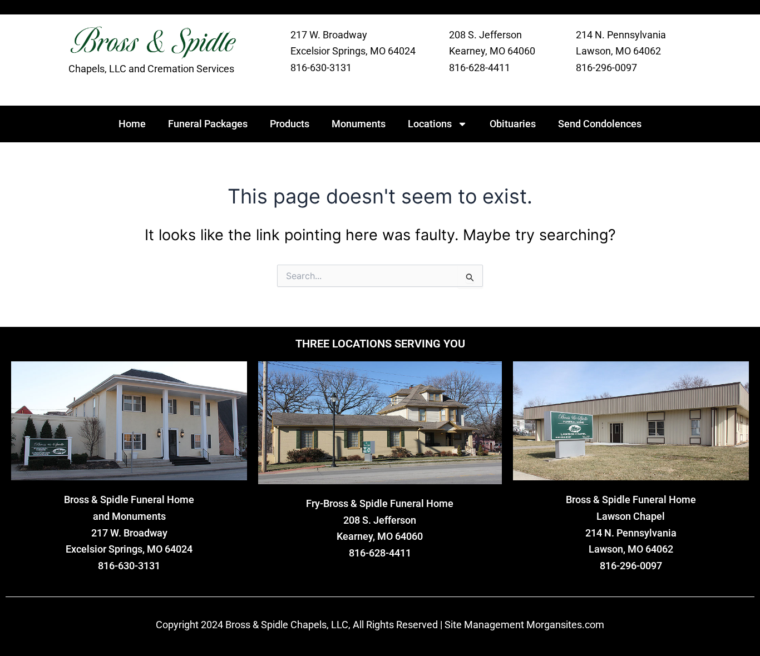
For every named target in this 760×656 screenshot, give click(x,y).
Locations (430, 124)
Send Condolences (599, 124)
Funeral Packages (208, 124)
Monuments (359, 124)
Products (289, 124)
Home (132, 124)
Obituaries (513, 124)
